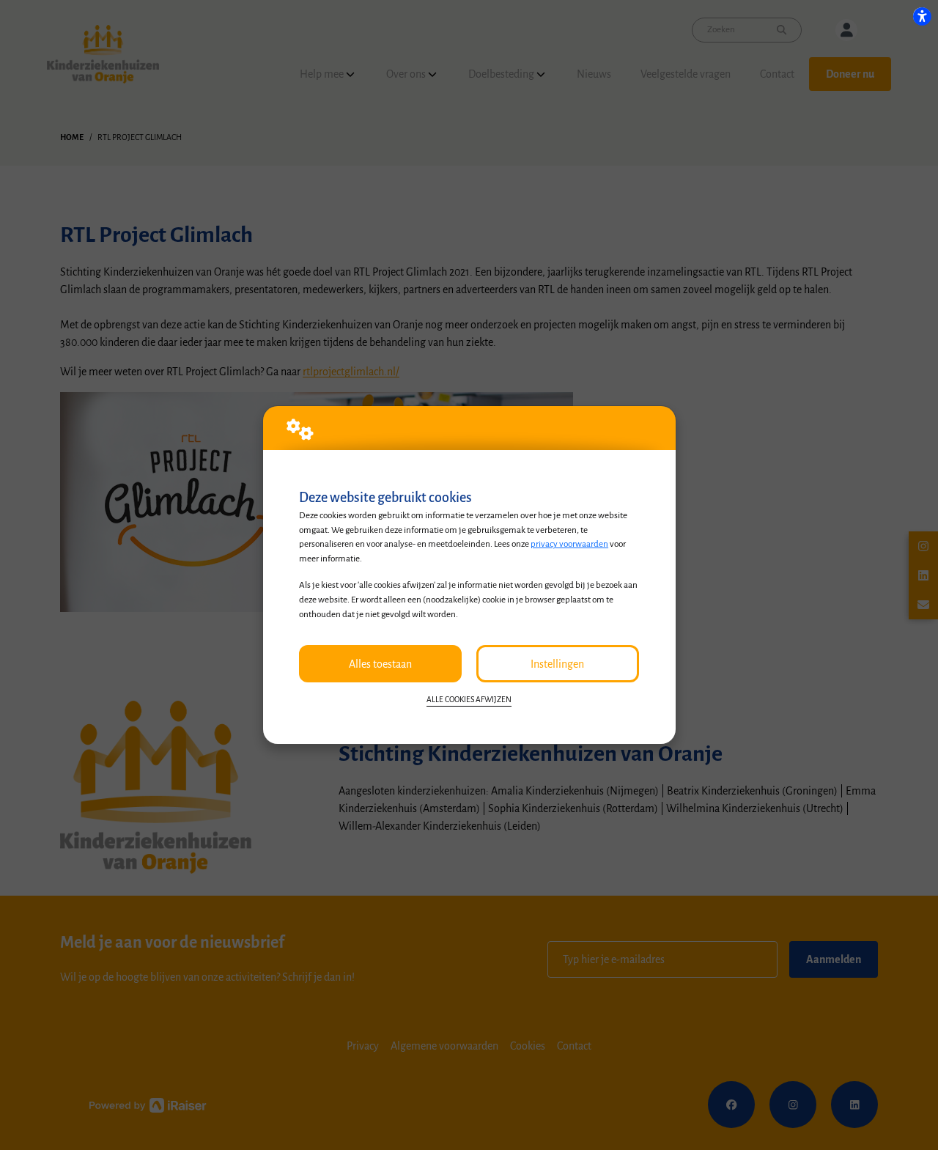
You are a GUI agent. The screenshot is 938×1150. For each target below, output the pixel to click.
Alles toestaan (380, 664)
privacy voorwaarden (569, 544)
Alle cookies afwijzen (469, 700)
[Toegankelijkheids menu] (922, 16)
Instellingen (557, 664)
